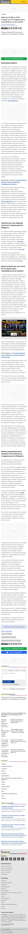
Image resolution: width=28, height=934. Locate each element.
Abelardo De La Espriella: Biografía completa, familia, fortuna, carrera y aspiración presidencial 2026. (13, 835)
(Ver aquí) (21, 249)
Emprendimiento (5, 775)
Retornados (4, 789)
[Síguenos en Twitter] (6, 859)
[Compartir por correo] (18, 28)
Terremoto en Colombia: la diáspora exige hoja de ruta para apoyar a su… (18, 741)
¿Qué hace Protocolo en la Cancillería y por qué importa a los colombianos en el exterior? (13, 714)
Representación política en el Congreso (11, 640)
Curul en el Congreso (7, 633)
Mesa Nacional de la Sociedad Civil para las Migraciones (11, 779)
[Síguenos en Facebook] (2, 859)
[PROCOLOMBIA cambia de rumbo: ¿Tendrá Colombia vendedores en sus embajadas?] (5, 733)
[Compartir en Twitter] (11, 28)
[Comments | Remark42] (14, 679)
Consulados (4, 768)
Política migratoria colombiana (9, 637)
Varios (2, 796)
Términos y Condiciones (7, 868)
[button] (23, 2)
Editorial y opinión (5, 886)
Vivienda (3, 798)
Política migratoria (5, 786)
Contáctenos (4, 874)
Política (3, 14)
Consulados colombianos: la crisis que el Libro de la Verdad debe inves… (17, 751)
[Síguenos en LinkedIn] (22, 859)
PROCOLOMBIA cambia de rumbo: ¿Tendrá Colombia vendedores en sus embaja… (18, 731)
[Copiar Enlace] (21, 28)
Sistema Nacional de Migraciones (9, 793)
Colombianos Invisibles (6, 766)
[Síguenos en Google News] (10, 859)
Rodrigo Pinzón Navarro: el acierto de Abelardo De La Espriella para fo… (16, 721)
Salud (2, 791)
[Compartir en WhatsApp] (16, 28)
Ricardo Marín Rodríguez (9, 24)
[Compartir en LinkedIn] (14, 28)
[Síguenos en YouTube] (18, 859)
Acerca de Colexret (5, 866)
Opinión (3, 782)
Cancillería (3, 764)
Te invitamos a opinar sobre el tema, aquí (14, 626)
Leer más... (9, 921)
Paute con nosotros (5, 872)
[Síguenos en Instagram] (14, 859)
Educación (3, 773)
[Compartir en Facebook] (9, 28)
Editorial (3, 771)
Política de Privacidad (6, 870)
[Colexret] (5, 2)
